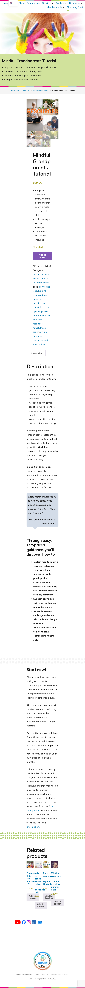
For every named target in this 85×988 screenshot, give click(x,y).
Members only (54, 7)
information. (33, 826)
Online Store (18, 3)
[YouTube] (18, 922)
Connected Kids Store (40, 90)
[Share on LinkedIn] (34, 922)
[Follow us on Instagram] (29, 922)
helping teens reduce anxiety (40, 294)
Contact (60, 3)
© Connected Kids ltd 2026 (57, 974)
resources (38, 340)
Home (5, 3)
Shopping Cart (75, 7)
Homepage (15, 90)
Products (26, 90)
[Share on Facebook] (24, 922)
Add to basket (42, 255)
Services (46, 3)
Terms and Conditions (23, 974)
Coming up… (33, 3)
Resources (74, 3)
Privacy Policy (39, 974)
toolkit (44, 344)
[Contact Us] (40, 922)
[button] (54, 103)
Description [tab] (37, 352)
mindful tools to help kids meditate (41, 319)
